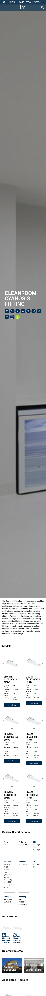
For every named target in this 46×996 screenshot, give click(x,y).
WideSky (37, 2)
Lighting (12, 2)
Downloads (12, 705)
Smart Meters (25, 2)
